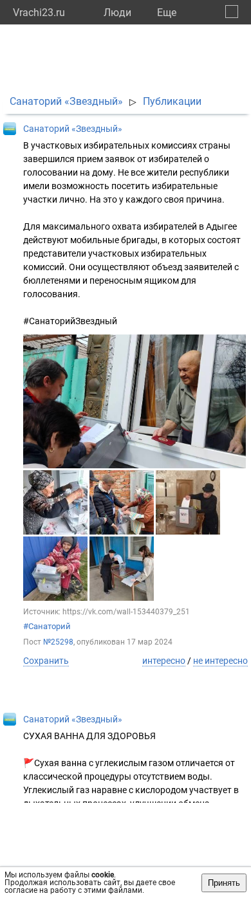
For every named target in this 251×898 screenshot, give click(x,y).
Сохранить (46, 660)
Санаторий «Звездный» (66, 101)
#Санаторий (47, 626)
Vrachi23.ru (39, 12)
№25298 (58, 641)
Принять (224, 883)
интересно (163, 660)
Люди (117, 12)
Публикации (172, 101)
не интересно (220, 660)
